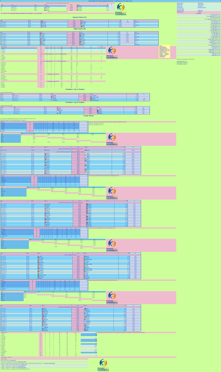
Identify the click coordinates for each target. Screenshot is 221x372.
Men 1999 (216, 33)
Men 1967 (215, 47)
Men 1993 (215, 37)
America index (201, 4)
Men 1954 (215, 53)
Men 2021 (216, 17)
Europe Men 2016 (22, 361)
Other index (200, 10)
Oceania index (180, 7)
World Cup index (180, 10)
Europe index (179, 4)
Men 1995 (215, 36)
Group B (167, 53)
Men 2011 (18, 13)
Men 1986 (213, 40)
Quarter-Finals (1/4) (49, 53)
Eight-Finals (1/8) (49, 61)
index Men (198, 13)
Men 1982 (212, 42)
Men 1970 (215, 46)
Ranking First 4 (63, 53)
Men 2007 (40, 13)
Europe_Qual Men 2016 (50, 363)
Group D (167, 54)
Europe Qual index (202, 7)
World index (200, 3)
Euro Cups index (180, 8)
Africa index (179, 6)
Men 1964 (211, 49)
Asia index (200, 6)
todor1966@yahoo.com (182, 61)
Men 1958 (212, 52)
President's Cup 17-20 (52, 74)
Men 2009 (22, 13)
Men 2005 (215, 29)
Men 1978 (214, 43)
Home (160, 45)
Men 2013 (30, 13)
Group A (161, 53)
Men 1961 (212, 50)
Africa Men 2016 (21, 366)
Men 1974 (212, 45)
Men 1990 (211, 39)
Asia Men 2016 (23, 364)
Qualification (162, 56)
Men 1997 (216, 35)
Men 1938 (214, 55)
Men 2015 (13, 13)
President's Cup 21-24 (52, 81)
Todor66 (199, 11)
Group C (161, 54)
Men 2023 (211, 16)
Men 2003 (214, 30)
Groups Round (162, 51)
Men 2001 (215, 32)
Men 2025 (215, 14)
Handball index (180, 11)
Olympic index (180, 3)
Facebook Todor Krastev (182, 63)
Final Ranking (162, 47)
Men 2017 (215, 20)
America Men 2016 (22, 367)
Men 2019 (210, 19)
